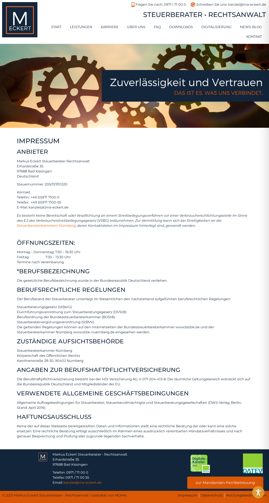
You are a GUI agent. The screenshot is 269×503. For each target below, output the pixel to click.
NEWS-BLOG (251, 27)
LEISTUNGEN (81, 27)
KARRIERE (110, 27)
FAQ (157, 27)
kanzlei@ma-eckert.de (82, 483)
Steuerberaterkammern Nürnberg (46, 226)
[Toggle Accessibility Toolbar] (258, 492)
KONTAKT (254, 37)
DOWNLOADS (181, 27)
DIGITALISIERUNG (216, 27)
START (56, 27)
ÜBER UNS (136, 27)
